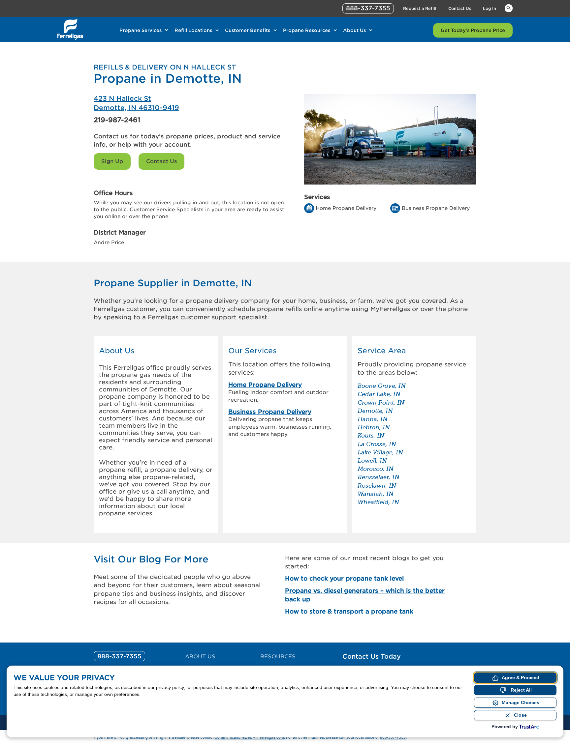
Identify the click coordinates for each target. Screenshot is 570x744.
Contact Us (459, 8)
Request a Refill (419, 8)
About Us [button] (117, 351)
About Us (354, 30)
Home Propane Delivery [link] (265, 384)
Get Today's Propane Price (473, 30)
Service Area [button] (382, 351)
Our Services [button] (252, 351)
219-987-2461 (117, 120)
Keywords (509, 8)
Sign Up (112, 161)
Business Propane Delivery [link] (269, 411)
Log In (489, 8)
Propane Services (140, 30)
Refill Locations (193, 30)
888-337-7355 (368, 8)
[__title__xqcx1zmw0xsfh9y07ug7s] (70, 29)
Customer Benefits (247, 30)
